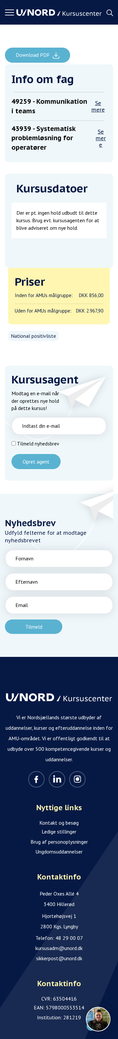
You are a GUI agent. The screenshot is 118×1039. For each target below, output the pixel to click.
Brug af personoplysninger (59, 841)
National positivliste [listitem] (33, 336)
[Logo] (59, 12)
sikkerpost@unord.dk (59, 958)
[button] (10, 12)
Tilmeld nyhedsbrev (38, 444)
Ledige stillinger (59, 831)
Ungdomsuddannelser (59, 851)
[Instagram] (77, 779)
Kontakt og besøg (59, 822)
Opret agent (36, 461)
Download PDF (33, 55)
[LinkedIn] (57, 779)
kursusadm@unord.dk (59, 948)
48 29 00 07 (69, 938)
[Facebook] (36, 779)
